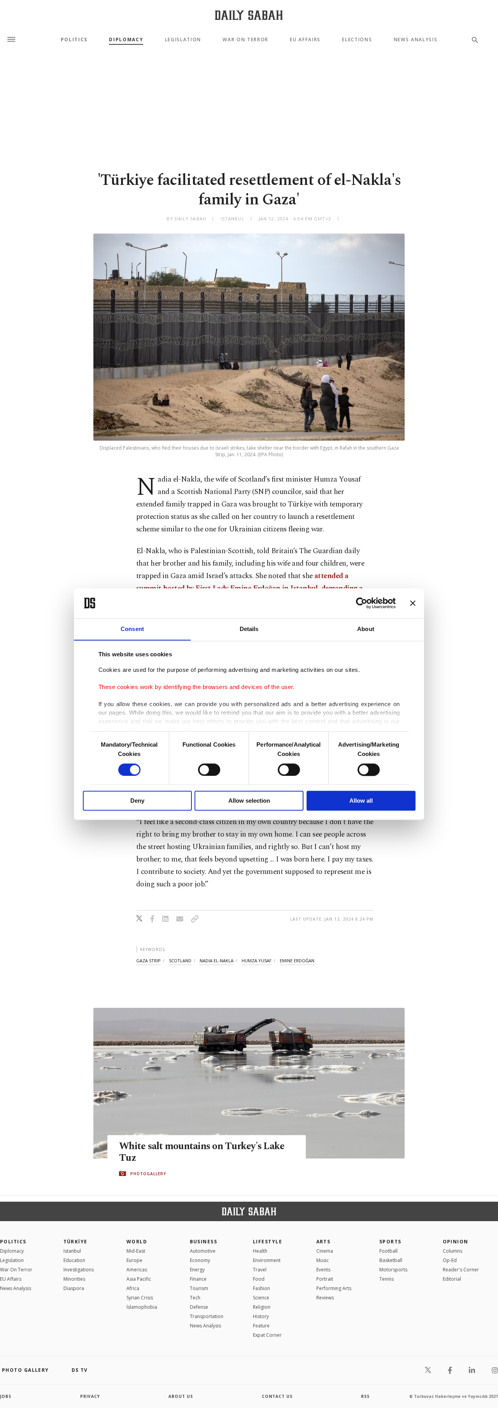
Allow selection (249, 801)
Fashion (261, 1288)
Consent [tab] (132, 629)
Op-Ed (450, 1260)
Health (260, 1251)
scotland (180, 960)
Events (323, 1269)
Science (261, 1297)
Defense (199, 1307)
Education (74, 1260)
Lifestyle (267, 1241)
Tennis (386, 1279)
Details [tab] (249, 629)
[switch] (209, 769)
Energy (197, 1269)
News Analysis (416, 39)
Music (322, 1260)
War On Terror (245, 39)
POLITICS (13, 1241)
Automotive (203, 1251)
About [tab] (365, 629)
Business (203, 1241)
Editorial (452, 1279)
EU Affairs (305, 39)
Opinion (455, 1241)
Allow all (361, 801)
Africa (132, 1288)
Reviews (325, 1297)
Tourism (199, 1288)
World (136, 1241)
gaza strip (148, 960)
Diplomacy (126, 39)
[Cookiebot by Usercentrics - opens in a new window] (362, 603)
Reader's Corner (461, 1269)
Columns (452, 1251)
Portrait (324, 1279)
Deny (137, 801)
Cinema (324, 1251)
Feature (261, 1325)
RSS (365, 1396)
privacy (90, 1396)
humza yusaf (257, 960)
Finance (198, 1279)
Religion (261, 1307)
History (261, 1316)
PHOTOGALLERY (148, 1173)
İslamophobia (141, 1307)
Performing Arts (333, 1288)
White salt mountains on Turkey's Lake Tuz (201, 1152)
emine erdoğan (297, 960)
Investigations (78, 1269)
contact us (277, 1396)
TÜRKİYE (75, 1241)
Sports (390, 1241)
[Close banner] (413, 603)
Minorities (74, 1279)
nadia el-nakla (216, 960)
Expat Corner (267, 1335)
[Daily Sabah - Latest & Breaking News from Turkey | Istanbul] (249, 15)
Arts (323, 1241)
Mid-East (135, 1251)
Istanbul (72, 1251)
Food (259, 1279)
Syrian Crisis (139, 1297)
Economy (200, 1260)
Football (388, 1251)
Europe (134, 1260)
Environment (267, 1260)
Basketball (390, 1260)
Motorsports (393, 1269)
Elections (357, 39)
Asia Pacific (138, 1279)
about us (180, 1396)
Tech (195, 1297)
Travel (260, 1269)
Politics (74, 39)
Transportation (206, 1316)
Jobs (5, 1396)
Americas (136, 1269)
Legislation (183, 39)
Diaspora (73, 1288)
